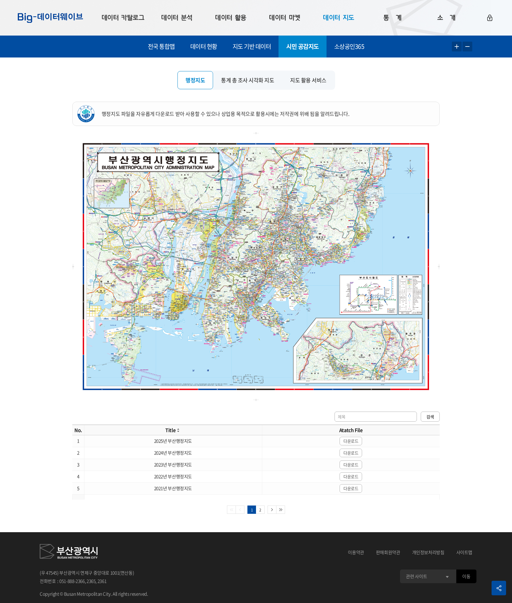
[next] (272, 510)
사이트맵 (464, 552)
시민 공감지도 (302, 46)
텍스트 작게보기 (467, 47)
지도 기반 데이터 (252, 46)
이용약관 (356, 552)
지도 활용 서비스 (308, 80)
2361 (102, 581)
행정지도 (195, 80)
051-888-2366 (72, 581)
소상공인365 (349, 46)
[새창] (68, 552)
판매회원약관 (388, 552)
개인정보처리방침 (428, 552)
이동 (466, 576)
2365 (91, 581)
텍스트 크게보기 (457, 47)
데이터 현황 (203, 46)
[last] (280, 510)
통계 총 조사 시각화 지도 (247, 80)
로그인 (490, 18)
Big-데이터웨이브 (50, 17)
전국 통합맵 (161, 46)
